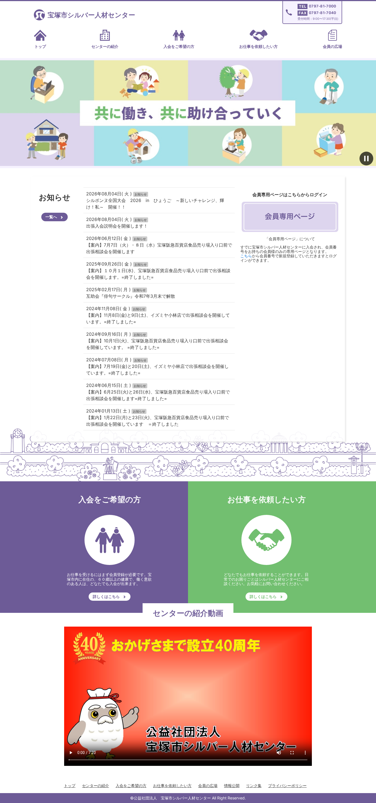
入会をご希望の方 (179, 46)
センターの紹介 (104, 46)
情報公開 (231, 785)
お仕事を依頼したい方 (258, 46)
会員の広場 (332, 46)
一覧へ (51, 216)
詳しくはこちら (106, 596)
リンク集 (253, 785)
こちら (246, 255)
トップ (40, 46)
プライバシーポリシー (287, 785)
